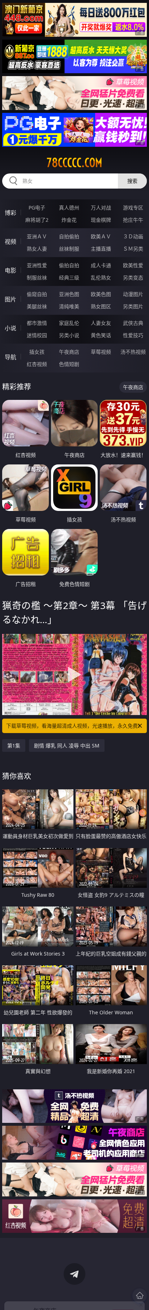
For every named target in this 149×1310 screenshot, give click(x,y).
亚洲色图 (69, 294)
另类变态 (133, 277)
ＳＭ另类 (133, 248)
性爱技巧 (133, 335)
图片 (10, 299)
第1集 (13, 745)
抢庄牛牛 (133, 219)
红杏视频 (37, 364)
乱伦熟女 (101, 277)
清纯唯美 (69, 306)
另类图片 (133, 306)
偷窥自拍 (37, 294)
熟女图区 (101, 306)
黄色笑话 (101, 335)
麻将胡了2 (36, 219)
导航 (10, 357)
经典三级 (69, 277)
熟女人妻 (37, 248)
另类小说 (69, 335)
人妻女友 (101, 322)
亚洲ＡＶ (37, 236)
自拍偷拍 (69, 236)
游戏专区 (133, 207)
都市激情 (37, 322)
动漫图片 (133, 294)
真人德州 (69, 207)
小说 (10, 328)
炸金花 (69, 219)
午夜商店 (69, 351)
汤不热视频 (133, 351)
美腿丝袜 (37, 306)
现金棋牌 (101, 219)
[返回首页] (139, 1295)
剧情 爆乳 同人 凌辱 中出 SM (66, 745)
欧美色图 (101, 294)
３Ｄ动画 (133, 236)
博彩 (10, 213)
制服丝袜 (37, 277)
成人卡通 (101, 265)
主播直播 (101, 248)
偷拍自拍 (69, 265)
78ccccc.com (74, 162)
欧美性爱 (133, 265)
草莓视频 (101, 351)
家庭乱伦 (69, 322)
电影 (10, 270)
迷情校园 (37, 335)
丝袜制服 (69, 248)
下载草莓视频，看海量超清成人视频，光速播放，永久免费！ (74, 725)
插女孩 (36, 351)
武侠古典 (133, 322)
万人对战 (101, 207)
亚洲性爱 (37, 265)
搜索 (132, 180)
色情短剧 (69, 364)
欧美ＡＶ (101, 236)
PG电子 (37, 207)
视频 (10, 242)
